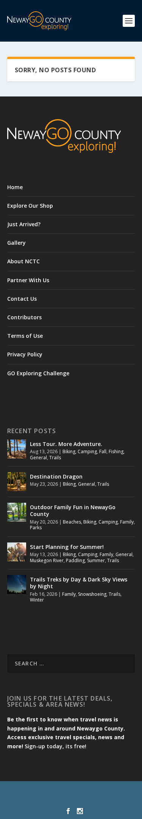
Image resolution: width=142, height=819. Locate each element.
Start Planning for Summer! (67, 546)
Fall (102, 451)
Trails (55, 457)
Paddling (75, 560)
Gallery (16, 242)
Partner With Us (28, 280)
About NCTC (23, 261)
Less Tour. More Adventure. (66, 444)
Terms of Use (25, 335)
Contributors (24, 317)
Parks (36, 527)
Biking (68, 451)
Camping (87, 451)
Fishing (116, 451)
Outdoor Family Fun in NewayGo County (72, 511)
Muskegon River (47, 560)
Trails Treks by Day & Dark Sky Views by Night (78, 583)
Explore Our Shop (30, 205)
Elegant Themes (69, 791)
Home (15, 187)
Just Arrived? (24, 224)
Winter (37, 600)
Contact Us (22, 298)
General (38, 457)
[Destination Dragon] (16, 481)
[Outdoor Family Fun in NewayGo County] (16, 512)
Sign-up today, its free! (55, 746)
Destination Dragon (56, 476)
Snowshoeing (92, 594)
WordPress (71, 799)
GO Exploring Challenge (38, 373)
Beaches (72, 522)
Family (127, 522)
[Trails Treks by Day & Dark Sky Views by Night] (16, 584)
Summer (96, 560)
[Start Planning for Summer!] (16, 551)
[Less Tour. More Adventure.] (16, 449)
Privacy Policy (24, 354)
